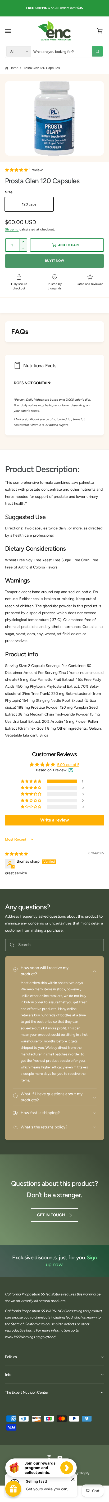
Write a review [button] (54, 820)
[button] (8, 31)
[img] (16, 853)
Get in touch (51, 1215)
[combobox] (68, 51)
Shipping (12, 229)
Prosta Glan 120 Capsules (41, 68)
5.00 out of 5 (68, 764)
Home (14, 68)
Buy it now (54, 261)
